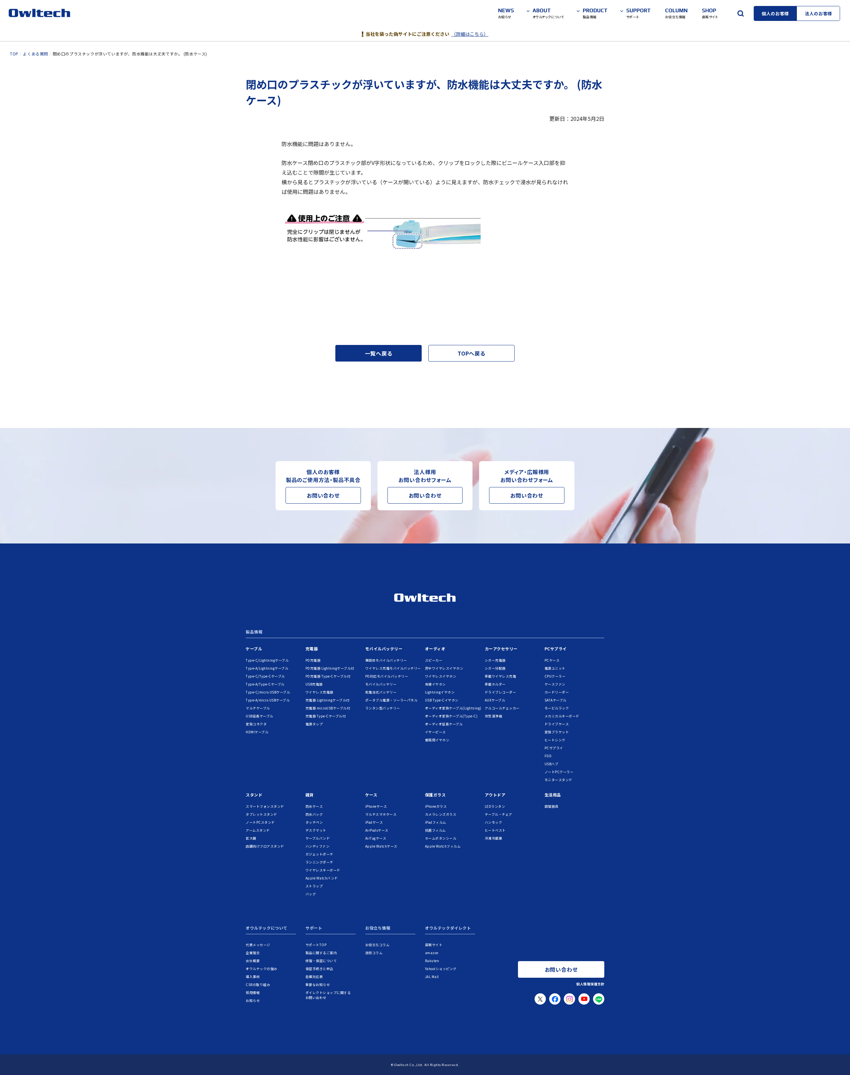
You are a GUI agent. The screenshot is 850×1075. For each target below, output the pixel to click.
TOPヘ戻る (471, 353)
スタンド (254, 794)
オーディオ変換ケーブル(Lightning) (453, 707)
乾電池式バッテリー (381, 692)
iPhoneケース (376, 806)
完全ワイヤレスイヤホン (444, 668)
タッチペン (314, 822)
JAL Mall (432, 976)
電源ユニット (555, 668)
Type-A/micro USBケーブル (268, 700)
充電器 (311, 648)
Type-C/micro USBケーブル (268, 692)
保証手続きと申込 (319, 968)
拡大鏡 (251, 838)
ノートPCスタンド (260, 822)
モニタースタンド (558, 779)
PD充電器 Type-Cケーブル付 (328, 676)
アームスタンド (258, 830)
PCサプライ (556, 648)
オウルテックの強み (261, 968)
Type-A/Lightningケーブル (267, 668)
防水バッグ (314, 814)
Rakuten (432, 960)
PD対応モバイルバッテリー (386, 676)
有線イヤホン (435, 684)
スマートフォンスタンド (265, 806)
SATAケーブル (555, 700)
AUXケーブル (495, 700)
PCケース (552, 660)
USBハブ (551, 763)
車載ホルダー (495, 684)
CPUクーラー (555, 676)
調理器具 (551, 806)
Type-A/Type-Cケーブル (265, 684)
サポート (313, 928)
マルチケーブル (258, 707)
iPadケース (374, 822)
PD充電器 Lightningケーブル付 (329, 668)
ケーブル (254, 648)
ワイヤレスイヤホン (441, 676)
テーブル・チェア (498, 814)
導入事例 (253, 976)
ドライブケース (557, 723)
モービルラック (557, 707)
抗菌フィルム (435, 830)
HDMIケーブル (257, 731)
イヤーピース (435, 731)
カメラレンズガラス (441, 814)
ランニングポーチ (319, 862)
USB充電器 (314, 684)
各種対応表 (314, 976)
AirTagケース (375, 838)
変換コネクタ (256, 723)
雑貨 (309, 794)
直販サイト (434, 944)
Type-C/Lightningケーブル (267, 660)
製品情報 (254, 632)
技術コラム (374, 952)
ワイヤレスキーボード (322, 870)
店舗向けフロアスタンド (265, 846)
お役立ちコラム (377, 944)
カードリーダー (557, 692)
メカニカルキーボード (562, 715)
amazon (432, 952)
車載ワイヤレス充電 (500, 676)
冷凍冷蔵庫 (493, 838)
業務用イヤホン (437, 739)
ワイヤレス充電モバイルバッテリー (393, 668)
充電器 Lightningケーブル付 (327, 700)
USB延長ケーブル (259, 715)
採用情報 (253, 992)
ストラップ (314, 885)
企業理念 (253, 952)
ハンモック (493, 822)
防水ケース (314, 806)
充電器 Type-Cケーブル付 (325, 715)
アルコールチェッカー (502, 707)
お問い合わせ (323, 495)
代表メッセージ (258, 944)
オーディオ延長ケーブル (444, 723)
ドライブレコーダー (500, 692)
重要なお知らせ (317, 984)
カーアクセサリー (501, 648)
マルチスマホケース (381, 814)
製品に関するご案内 (321, 952)
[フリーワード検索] (740, 13)
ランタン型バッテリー (382, 707)
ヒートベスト (495, 830)
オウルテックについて (267, 928)
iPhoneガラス (436, 806)
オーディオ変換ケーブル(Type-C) (451, 715)
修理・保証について (321, 960)
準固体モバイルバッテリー (386, 660)
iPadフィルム (435, 822)
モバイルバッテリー (384, 648)
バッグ (310, 893)
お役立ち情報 (377, 928)
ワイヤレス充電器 (319, 692)
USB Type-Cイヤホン (442, 700)
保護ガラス (435, 794)
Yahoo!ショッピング (441, 968)
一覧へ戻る (378, 353)
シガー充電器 (495, 660)
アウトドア (495, 794)
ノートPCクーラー (559, 771)
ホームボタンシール (441, 838)
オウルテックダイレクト (448, 928)
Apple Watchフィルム (443, 846)
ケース (371, 794)
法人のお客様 (818, 13)
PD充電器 (313, 660)
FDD (548, 755)
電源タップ (314, 723)
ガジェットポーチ (319, 854)
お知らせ (253, 1000)
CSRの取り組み (258, 984)
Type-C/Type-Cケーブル (265, 676)
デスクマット (315, 830)
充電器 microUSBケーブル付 (327, 707)
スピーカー (434, 660)
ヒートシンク (555, 739)
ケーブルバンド (317, 838)
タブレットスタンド (261, 814)
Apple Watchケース (381, 846)
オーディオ (435, 648)
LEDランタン (495, 806)
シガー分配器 (495, 668)
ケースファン (555, 684)
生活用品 (553, 794)
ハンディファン (317, 846)
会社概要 (253, 960)
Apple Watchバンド (321, 877)
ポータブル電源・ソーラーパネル (391, 700)
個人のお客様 (775, 13)
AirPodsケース (376, 830)
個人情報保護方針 (590, 983)
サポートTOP (316, 944)
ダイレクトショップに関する (328, 995)
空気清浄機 (493, 715)
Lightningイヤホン (440, 692)
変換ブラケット (557, 731)
